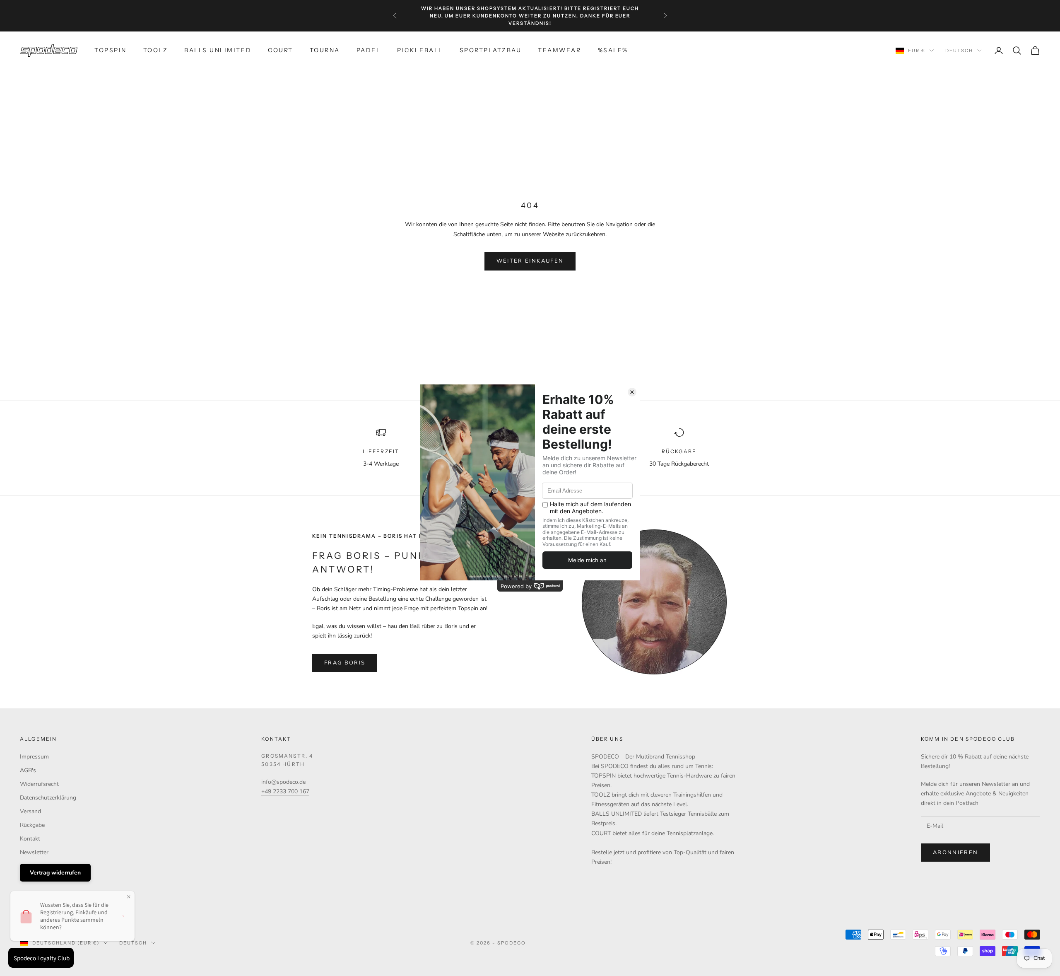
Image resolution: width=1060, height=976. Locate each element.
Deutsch (959, 50)
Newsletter (34, 852)
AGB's (28, 770)
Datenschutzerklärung (48, 798)
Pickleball (420, 50)
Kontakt (30, 839)
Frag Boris (344, 663)
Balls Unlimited (217, 50)
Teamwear (559, 50)
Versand (30, 811)
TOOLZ (155, 50)
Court (280, 50)
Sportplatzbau (491, 50)
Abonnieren (955, 852)
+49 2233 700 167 (285, 791)
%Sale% (613, 50)
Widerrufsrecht (39, 784)
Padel (369, 50)
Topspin (110, 50)
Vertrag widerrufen (55, 873)
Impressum (34, 757)
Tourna (325, 50)
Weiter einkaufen (530, 261)
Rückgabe (32, 825)
